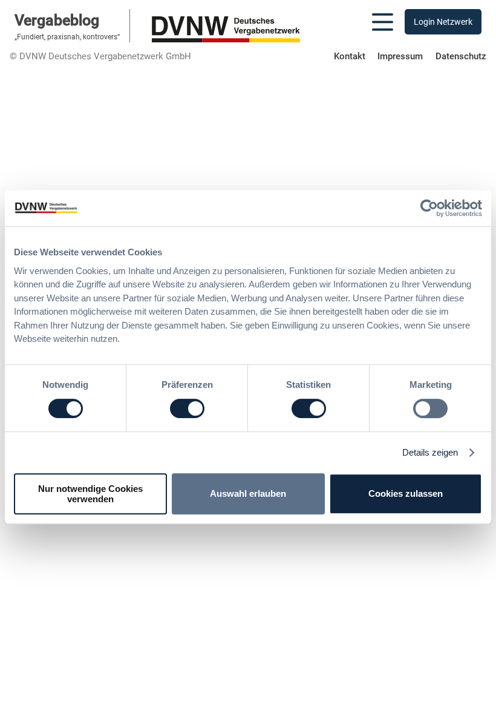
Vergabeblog (57, 20)
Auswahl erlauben (248, 493)
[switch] (187, 408)
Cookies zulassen (405, 493)
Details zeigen (430, 452)
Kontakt (349, 56)
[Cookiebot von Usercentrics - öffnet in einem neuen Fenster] (429, 208)
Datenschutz (461, 56)
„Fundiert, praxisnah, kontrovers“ (67, 37)
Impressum (400, 56)
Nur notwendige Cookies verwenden (90, 493)
